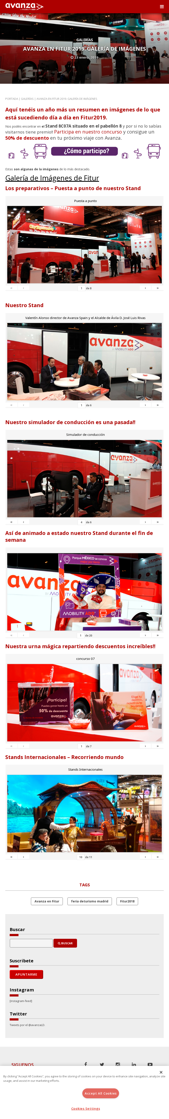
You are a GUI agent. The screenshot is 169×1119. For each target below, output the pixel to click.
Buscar (67, 943)
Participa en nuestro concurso (88, 131)
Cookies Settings (85, 1108)
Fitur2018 (127, 901)
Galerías (84, 39)
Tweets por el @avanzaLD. (27, 1025)
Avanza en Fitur (47, 901)
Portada (11, 99)
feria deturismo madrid (89, 901)
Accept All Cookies (101, 1093)
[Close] (161, 1072)
